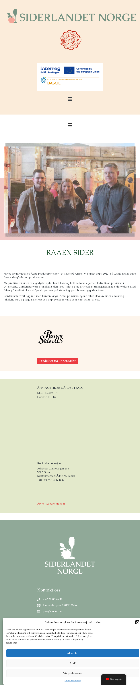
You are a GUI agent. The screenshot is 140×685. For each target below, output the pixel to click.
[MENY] (70, 99)
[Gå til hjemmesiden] (51, 336)
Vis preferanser (72, 673)
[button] (137, 622)
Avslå (72, 663)
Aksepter (73, 653)
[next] (127, 195)
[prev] (13, 195)
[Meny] (70, 125)
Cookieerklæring (73, 680)
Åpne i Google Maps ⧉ (51, 503)
